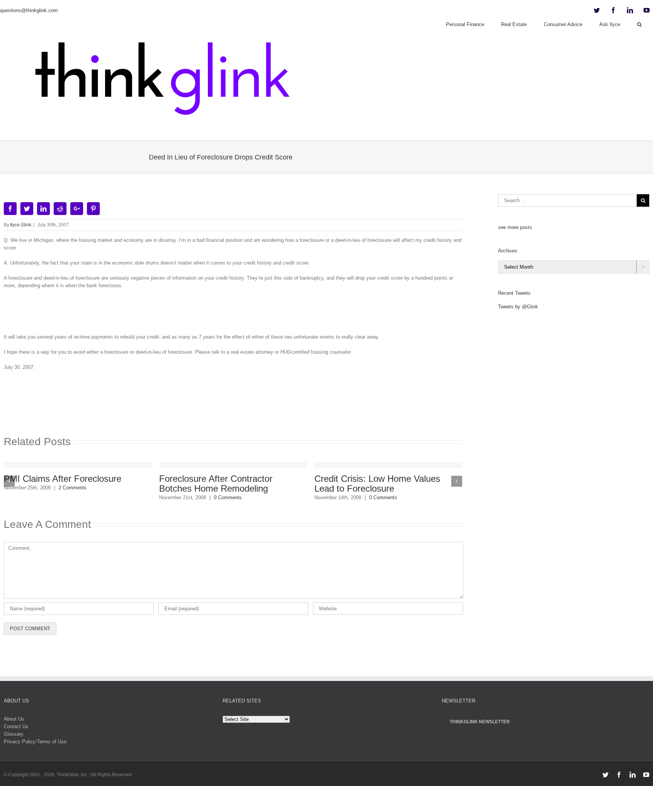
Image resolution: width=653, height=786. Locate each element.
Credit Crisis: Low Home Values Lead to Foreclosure (377, 483)
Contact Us (16, 726)
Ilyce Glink (20, 224)
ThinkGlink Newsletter (480, 721)
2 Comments (73, 487)
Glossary (13, 734)
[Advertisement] (233, 314)
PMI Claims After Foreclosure (62, 478)
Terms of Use (52, 741)
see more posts (515, 227)
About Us (14, 719)
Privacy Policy (20, 741)
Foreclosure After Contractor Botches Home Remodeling (215, 483)
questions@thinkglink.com (29, 10)
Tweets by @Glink (518, 306)
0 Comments (228, 497)
